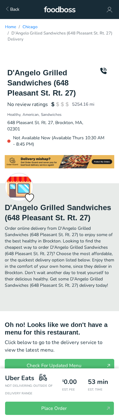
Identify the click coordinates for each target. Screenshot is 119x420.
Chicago (30, 27)
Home (10, 27)
